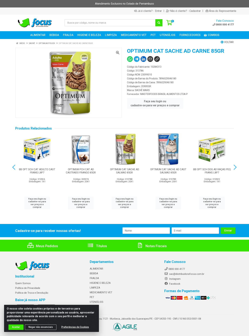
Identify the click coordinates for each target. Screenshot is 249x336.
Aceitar (16, 327)
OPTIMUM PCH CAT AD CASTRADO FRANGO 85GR (81, 171)
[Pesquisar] (158, 22)
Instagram (175, 278)
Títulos (101, 246)
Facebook (174, 283)
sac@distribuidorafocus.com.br (186, 273)
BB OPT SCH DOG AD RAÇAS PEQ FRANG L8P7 (212, 171)
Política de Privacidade (27, 288)
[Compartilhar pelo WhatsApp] (130, 59)
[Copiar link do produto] (157, 59)
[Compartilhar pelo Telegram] (137, 59)
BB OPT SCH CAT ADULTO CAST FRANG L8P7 (37, 171)
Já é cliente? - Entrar (150, 10)
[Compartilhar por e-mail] (150, 59)
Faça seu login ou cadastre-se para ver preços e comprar (155, 103)
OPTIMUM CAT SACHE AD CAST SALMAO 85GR (168, 171)
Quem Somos (23, 283)
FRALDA (94, 278)
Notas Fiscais (156, 246)
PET (92, 297)
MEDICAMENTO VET (101, 292)
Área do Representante (222, 10)
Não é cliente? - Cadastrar (185, 10)
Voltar (228, 42)
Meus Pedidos (46, 246)
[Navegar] (14, 167)
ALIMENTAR (96, 268)
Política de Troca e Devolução (31, 292)
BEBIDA (94, 273)
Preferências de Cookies (75, 327)
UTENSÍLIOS (96, 301)
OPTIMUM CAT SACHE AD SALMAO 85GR (124, 171)
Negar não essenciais (40, 327)
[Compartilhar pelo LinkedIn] (143, 59)
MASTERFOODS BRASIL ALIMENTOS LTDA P (164, 94)
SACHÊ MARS (142, 90)
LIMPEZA (95, 287)
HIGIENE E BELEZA (100, 282)
